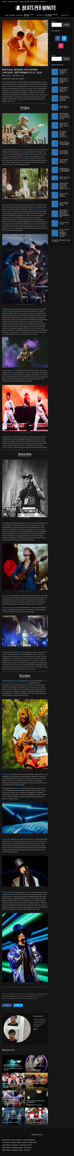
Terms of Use (24, 1)
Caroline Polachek (30, 994)
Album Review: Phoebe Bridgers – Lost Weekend (64, 170)
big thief (22, 994)
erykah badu (6, 996)
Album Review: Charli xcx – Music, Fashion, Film (64, 125)
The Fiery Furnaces (21, 998)
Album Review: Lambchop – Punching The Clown (63, 80)
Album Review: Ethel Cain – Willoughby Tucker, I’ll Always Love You (64, 186)
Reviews (12, 15)
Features (19, 15)
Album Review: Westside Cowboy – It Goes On (63, 71)
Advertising (34, 1)
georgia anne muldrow (31, 996)
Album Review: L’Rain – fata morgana (63, 161)
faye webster (13, 996)
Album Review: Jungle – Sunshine (63, 195)
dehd (46, 994)
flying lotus (21, 996)
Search (54, 21)
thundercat (30, 998)
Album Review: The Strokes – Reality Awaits (64, 152)
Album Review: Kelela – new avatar (63, 204)
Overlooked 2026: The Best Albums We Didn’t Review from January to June (64, 214)
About (5, 1)
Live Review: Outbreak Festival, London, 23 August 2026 (63, 134)
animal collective (14, 994)
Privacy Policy (13, 1)
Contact (43, 1)
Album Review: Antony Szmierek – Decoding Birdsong (64, 98)
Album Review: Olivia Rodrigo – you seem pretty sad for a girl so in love (64, 116)
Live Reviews (15, 78)
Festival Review (6, 78)
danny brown (40, 994)
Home (7, 15)
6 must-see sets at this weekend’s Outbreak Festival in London (64, 233)
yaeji (36, 998)
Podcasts (40, 15)
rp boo (14, 998)
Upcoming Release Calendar (51, 15)
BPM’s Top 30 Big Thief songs (64, 177)
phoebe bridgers (7, 998)
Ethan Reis (7, 75)
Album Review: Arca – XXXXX (63, 107)
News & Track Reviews (29, 15)
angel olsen (6, 994)
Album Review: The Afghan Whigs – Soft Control (63, 89)
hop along (41, 996)
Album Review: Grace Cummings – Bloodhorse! (64, 143)
